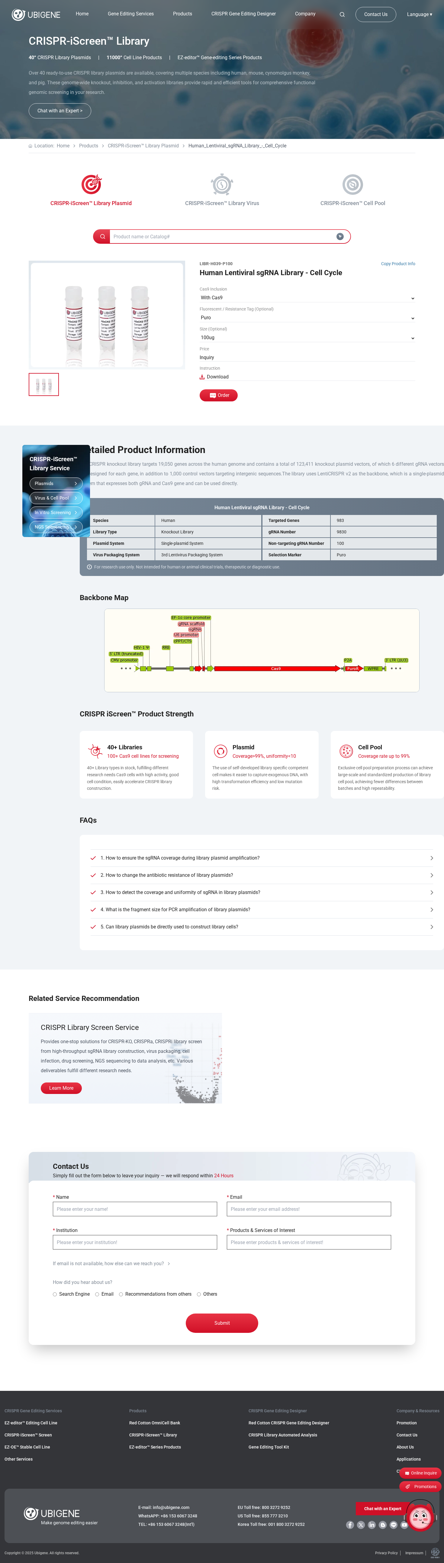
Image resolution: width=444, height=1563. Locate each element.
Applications (409, 1459)
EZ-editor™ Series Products (155, 1447)
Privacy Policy (386, 1553)
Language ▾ (419, 14)
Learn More (61, 1088)
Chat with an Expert (382, 1508)
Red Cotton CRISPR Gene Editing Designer (289, 1422)
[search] (342, 14)
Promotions (425, 1486)
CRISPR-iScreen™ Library (153, 1435)
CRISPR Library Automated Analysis (283, 1435)
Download (218, 377)
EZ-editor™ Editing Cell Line (31, 1422)
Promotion (407, 1422)
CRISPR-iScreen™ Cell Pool (352, 203)
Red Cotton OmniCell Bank (154, 1422)
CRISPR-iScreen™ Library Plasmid (143, 146)
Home (82, 14)
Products (88, 146)
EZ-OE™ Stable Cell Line (27, 1447)
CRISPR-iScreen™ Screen (28, 1435)
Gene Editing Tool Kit (269, 1447)
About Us (405, 1447)
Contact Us (376, 14)
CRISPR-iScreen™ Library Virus (222, 203)
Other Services (19, 1459)
